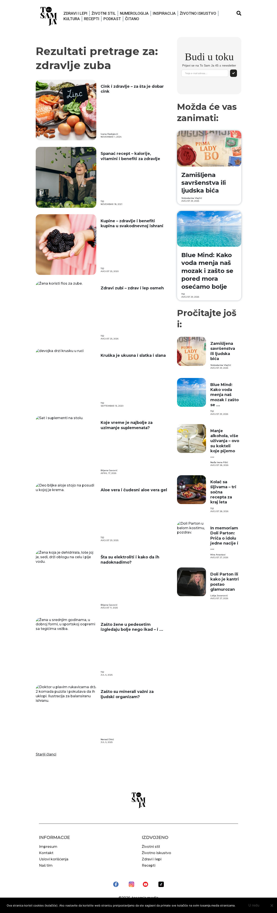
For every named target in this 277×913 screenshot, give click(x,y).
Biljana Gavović (109, 470)
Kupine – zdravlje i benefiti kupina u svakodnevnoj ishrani (132, 223)
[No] (271, 905)
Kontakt (46, 853)
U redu (253, 905)
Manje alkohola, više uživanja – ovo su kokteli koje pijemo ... (224, 443)
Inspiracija (164, 13)
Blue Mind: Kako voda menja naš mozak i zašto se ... (224, 394)
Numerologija (134, 13)
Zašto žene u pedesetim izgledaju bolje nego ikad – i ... (132, 627)
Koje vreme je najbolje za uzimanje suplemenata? (127, 425)
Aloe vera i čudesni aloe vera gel (134, 490)
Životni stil (104, 13)
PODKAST (112, 18)
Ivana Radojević (109, 134)
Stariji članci (46, 754)
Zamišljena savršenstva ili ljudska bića (203, 182)
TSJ (102, 201)
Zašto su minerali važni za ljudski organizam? (127, 694)
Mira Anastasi (217, 554)
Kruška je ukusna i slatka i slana (133, 355)
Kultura (71, 18)
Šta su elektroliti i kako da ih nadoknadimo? (130, 559)
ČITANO (132, 18)
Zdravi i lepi (75, 13)
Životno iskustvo (198, 13)
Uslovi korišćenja (53, 859)
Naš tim (46, 865)
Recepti (91, 18)
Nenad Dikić (107, 739)
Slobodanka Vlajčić (191, 198)
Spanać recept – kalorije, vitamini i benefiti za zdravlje (130, 156)
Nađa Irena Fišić (219, 462)
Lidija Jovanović (219, 595)
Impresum (48, 847)
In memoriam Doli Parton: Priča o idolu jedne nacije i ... (224, 538)
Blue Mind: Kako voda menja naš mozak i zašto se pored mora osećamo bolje (207, 270)
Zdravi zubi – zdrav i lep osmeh (132, 288)
